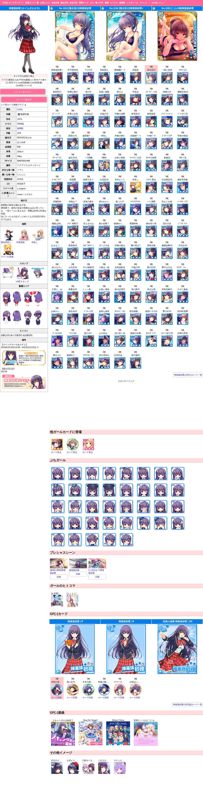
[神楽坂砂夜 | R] (75, 673)
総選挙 (122, 3)
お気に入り (45, 3)
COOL (20, 109)
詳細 (59, 577)
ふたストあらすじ (23, 91)
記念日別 (73, 3)
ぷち (92, 3)
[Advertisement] (126, 405)
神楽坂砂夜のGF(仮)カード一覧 (187, 704)
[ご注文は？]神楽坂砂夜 (96, 571)
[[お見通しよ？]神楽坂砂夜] (57, 606)
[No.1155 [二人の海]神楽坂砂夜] (177, 60)
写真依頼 (20, 242)
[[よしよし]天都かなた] (73, 606)
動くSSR (99, 3)
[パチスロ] (104, 773)
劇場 (107, 3)
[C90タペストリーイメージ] (88, 773)
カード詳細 (56, 697)
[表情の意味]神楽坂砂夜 (58, 571)
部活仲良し (6, 242)
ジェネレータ (132, 3)
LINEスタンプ (22, 281)
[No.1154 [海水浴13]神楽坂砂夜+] (126, 60)
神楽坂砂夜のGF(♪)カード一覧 (188, 375)
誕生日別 (64, 3)
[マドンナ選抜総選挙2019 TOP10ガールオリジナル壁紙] (120, 773)
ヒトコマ (114, 3)
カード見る (56, 452)
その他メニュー (158, 3)
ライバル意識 (7, 257)
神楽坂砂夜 (74, 570)
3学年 (19, 119)
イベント (143, 3)
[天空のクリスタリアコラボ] (57, 773)
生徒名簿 (55, 3)
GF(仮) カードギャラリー (13, 3)
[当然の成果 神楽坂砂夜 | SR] (177, 673)
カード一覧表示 (24, 99)
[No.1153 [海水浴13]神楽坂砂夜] (75, 60)
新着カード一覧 (32, 3)
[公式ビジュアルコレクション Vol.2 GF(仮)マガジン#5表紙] (73, 773)
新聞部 (20, 128)
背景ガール (83, 3)
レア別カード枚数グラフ (13, 105)
